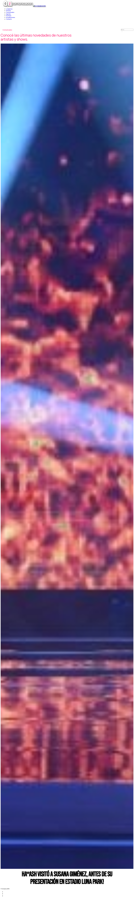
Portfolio (8, 16)
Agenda (8, 14)
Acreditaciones (10, 17)
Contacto (9, 19)
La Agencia (9, 9)
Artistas (8, 10)
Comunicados (10, 12)
